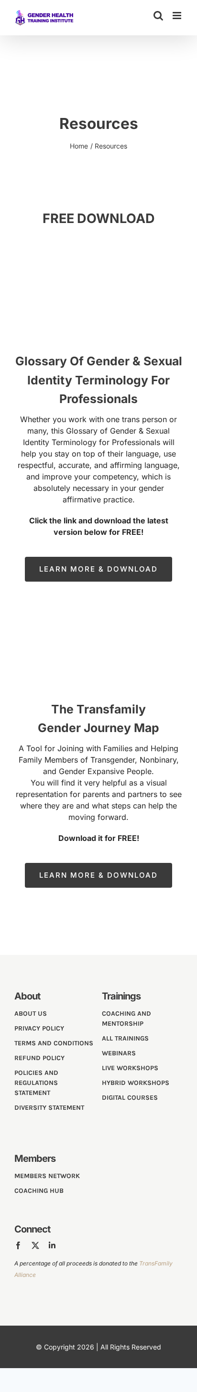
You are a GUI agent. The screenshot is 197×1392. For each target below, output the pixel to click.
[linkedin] (52, 1245)
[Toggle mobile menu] (178, 16)
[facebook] (18, 1245)
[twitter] (35, 1245)
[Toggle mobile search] (158, 16)
